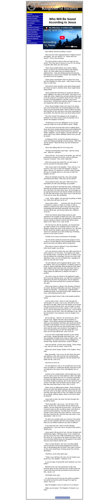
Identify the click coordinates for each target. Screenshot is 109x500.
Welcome (29, 14)
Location (29, 25)
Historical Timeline (32, 18)
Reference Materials (32, 38)
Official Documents (32, 34)
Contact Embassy (32, 43)
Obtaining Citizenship (33, 29)
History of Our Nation (33, 16)
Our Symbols (30, 23)
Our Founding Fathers (33, 21)
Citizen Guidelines (32, 32)
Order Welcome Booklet (33, 36)
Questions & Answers (33, 27)
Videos (29, 40)
